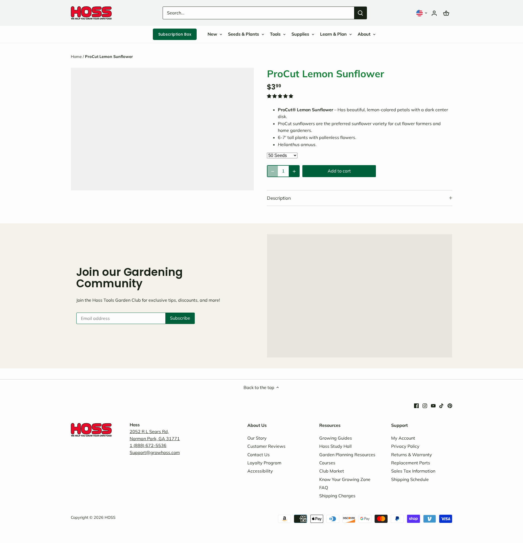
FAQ (323, 487)
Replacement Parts (410, 462)
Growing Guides (335, 438)
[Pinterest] (450, 405)
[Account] (434, 12)
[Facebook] (416, 405)
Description (279, 198)
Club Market (331, 471)
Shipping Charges (337, 495)
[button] (422, 12)
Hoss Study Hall (335, 446)
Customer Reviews (266, 446)
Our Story (257, 438)
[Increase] (294, 171)
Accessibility (260, 471)
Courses (327, 462)
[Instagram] (424, 405)
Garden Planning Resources (347, 454)
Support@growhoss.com (155, 452)
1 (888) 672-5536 (148, 445)
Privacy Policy (405, 446)
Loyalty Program (264, 462)
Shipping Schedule (410, 479)
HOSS (110, 517)
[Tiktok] (441, 405)
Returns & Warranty (411, 454)
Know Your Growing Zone (344, 479)
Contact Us (258, 454)
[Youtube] (433, 405)
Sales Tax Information (413, 471)
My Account (403, 438)
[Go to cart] (446, 12)
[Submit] (360, 13)
